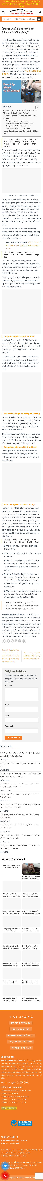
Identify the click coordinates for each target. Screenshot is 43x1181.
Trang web (9, 726)
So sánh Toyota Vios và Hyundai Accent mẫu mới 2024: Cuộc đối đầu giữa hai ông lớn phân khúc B (10, 656)
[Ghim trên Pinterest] (20, 641)
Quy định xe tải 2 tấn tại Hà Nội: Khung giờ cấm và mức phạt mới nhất (20, 836)
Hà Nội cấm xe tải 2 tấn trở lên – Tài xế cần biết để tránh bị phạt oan (20, 847)
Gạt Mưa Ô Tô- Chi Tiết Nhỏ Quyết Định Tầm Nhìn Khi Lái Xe (19, 826)
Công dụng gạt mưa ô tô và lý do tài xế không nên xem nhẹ (19, 816)
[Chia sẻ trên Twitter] (12, 641)
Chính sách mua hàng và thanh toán (16, 1091)
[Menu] (3, 12)
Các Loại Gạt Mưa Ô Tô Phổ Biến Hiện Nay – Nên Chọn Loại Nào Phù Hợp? (20, 806)
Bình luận (9, 685)
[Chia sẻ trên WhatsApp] (4, 641)
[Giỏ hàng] (40, 12)
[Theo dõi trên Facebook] (19, 1082)
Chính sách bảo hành (9, 1094)
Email (7, 716)
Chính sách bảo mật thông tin (13, 1102)
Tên (7, 705)
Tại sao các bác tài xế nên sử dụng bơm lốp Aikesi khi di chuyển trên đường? (20, 112)
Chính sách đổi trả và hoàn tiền (14, 1099)
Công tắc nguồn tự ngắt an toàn (18, 121)
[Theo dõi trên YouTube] (27, 1082)
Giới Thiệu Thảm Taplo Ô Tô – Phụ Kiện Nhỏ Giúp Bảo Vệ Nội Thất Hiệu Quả (20, 754)
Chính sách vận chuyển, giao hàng (15, 1097)
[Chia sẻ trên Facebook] (8, 641)
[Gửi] (39, 19)
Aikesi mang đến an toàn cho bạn (18, 128)
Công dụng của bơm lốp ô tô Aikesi (18, 126)
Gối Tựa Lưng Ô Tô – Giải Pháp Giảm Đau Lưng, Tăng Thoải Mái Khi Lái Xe (20, 785)
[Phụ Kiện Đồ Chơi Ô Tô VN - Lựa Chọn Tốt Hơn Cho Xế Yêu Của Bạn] (21, 12)
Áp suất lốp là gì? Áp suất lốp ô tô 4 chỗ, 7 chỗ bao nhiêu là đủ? (32, 656)
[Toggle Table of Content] (36, 107)
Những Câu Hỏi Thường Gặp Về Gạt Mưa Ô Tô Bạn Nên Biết (19, 795)
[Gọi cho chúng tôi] (23, 1082)
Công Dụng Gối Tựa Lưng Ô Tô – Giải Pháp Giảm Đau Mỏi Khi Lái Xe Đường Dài (20, 775)
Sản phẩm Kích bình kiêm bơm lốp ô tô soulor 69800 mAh (23, 245)
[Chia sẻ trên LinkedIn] (24, 641)
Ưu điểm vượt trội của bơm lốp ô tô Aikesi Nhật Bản (19, 117)
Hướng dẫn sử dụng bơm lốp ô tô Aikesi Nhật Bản (20, 132)
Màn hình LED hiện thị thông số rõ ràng (19, 123)
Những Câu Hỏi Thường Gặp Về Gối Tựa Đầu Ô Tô (20, 765)
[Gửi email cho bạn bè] (16, 641)
